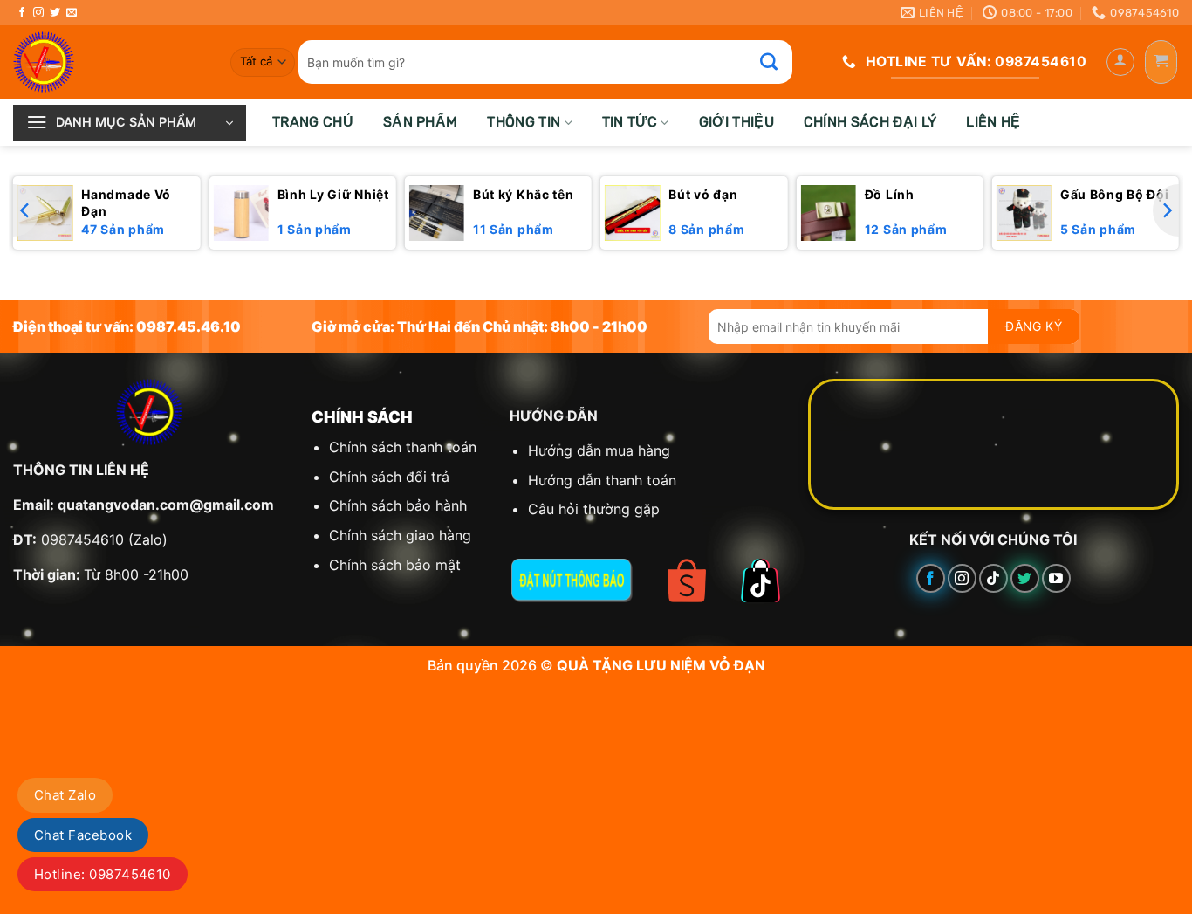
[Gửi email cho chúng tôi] (71, 13)
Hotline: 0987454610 (102, 874)
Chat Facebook (83, 835)
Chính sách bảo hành (398, 505)
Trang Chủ (312, 121)
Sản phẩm (420, 121)
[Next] (1166, 210)
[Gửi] (778, 62)
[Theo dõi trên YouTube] (1056, 578)
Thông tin (523, 121)
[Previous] (26, 210)
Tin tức (629, 121)
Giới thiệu (736, 121)
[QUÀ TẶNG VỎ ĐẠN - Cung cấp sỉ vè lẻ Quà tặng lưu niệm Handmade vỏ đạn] (108, 62)
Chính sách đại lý (870, 121)
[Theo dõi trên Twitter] (55, 13)
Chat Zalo (65, 795)
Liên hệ (993, 121)
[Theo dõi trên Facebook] (22, 13)
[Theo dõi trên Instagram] (38, 13)
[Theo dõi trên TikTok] (993, 578)
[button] (1120, 62)
